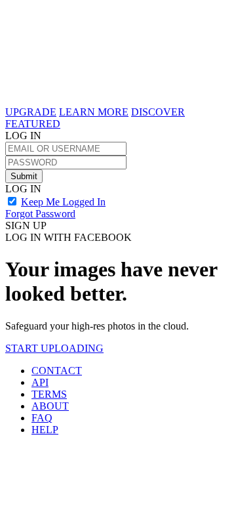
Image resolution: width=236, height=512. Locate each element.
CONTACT (56, 370)
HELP (44, 429)
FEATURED (32, 123)
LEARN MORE (93, 111)
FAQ (41, 417)
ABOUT (50, 406)
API (40, 382)
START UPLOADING (54, 348)
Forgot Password (40, 213)
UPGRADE (30, 111)
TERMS (49, 394)
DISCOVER (158, 111)
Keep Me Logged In (63, 201)
